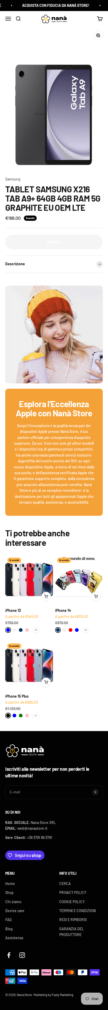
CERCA (65, 883)
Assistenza (14, 938)
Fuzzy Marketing (62, 995)
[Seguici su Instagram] (22, 955)
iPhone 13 (13, 610)
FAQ (8, 919)
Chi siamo (13, 901)
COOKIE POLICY (72, 901)
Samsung (12, 179)
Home (10, 883)
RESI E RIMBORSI (73, 919)
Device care (14, 910)
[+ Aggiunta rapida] (46, 596)
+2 (35, 629)
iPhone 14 (63, 610)
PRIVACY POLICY (72, 892)
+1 (35, 715)
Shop (9, 892)
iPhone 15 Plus (17, 696)
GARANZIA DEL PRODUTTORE (71, 932)
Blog (9, 929)
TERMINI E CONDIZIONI (77, 910)
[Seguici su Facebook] (8, 955)
